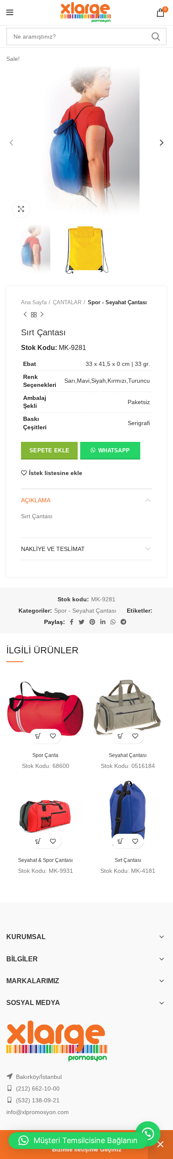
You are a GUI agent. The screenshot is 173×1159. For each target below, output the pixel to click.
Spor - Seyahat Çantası (117, 302)
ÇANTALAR (67, 302)
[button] (109, 452)
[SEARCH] (155, 36)
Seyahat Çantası (128, 755)
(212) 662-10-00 (38, 1088)
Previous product (25, 315)
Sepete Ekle (49, 450)
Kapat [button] (160, 1144)
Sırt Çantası (128, 860)
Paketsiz (139, 402)
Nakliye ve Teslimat (53, 549)
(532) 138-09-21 (38, 1100)
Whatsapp (114, 450)
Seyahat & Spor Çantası (45, 860)
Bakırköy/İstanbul (39, 1076)
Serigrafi (139, 423)
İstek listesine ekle (55, 473)
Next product (42, 315)
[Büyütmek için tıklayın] (21, 209)
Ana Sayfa (34, 302)
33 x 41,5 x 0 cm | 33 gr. (118, 363)
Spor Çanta (45, 755)
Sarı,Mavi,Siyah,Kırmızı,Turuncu (107, 380)
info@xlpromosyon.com (37, 1112)
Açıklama (35, 500)
